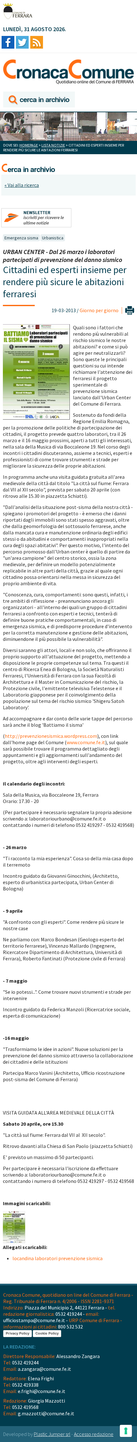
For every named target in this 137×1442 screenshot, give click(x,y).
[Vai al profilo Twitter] (22, 43)
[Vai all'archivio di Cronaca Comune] (39, 100)
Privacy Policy (17, 1333)
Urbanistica (52, 238)
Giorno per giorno (99, 310)
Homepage (28, 145)
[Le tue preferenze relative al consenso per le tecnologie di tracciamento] (126, 1431)
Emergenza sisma (21, 238)
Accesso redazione (93, 1434)
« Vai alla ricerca (21, 185)
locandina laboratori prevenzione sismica (57, 1258)
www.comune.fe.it (86, 742)
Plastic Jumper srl (52, 1434)
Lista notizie (53, 145)
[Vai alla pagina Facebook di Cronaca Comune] (8, 43)
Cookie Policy (47, 1333)
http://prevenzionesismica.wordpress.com (51, 736)
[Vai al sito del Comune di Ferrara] (17, 11)
